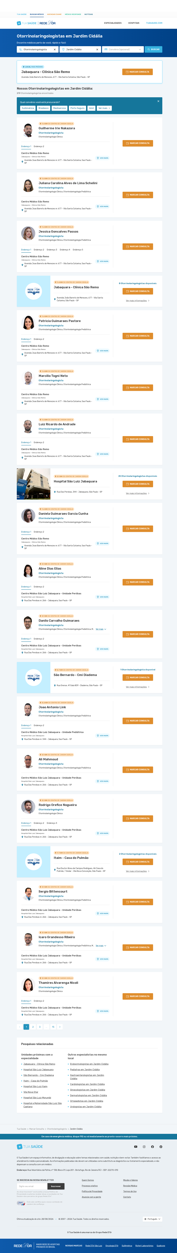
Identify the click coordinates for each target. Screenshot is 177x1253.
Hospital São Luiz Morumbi (37, 1097)
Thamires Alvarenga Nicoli (58, 983)
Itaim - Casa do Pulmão (36, 1081)
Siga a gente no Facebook (152, 1146)
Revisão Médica (130, 1186)
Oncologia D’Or (112, 1246)
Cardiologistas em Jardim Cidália (87, 1084)
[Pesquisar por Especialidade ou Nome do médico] (54, 49)
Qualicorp (161, 1246)
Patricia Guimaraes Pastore (60, 321)
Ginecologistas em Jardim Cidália (87, 1089)
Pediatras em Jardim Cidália (85, 1069)
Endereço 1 (26, 146)
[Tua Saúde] (30, 1146)
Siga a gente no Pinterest (161, 1146)
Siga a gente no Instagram (144, 1146)
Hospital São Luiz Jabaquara (32, 597)
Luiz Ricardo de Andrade (57, 424)
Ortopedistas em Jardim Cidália (86, 1101)
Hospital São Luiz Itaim (35, 1086)
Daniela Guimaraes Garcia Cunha (63, 514)
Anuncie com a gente (91, 1197)
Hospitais (133, 23)
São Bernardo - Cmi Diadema (39, 1075)
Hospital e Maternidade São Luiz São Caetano (43, 1105)
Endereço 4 (65, 250)
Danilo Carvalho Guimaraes (59, 620)
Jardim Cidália (76, 1129)
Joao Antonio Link (52, 707)
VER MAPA (104, 158)
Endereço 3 (52, 250)
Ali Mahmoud (48, 759)
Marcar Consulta (36, 1129)
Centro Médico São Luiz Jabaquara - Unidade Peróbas (51, 593)
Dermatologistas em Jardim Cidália (88, 1095)
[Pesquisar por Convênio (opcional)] (140, 49)
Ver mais (103, 108)
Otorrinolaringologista (57, 1129)
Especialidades (113, 23)
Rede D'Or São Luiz (93, 1246)
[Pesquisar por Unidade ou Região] (97, 49)
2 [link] (33, 1027)
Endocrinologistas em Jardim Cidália (89, 1064)
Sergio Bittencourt (53, 891)
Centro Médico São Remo (35, 153)
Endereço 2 (39, 146)
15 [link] (53, 1027)
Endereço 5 (78, 250)
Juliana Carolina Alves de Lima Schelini (68, 183)
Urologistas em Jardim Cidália (85, 1106)
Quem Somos (88, 1180)
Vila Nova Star (31, 1092)
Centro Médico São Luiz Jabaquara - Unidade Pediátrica (52, 732)
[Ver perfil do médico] (28, 130)
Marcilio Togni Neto (53, 376)
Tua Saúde (22, 14)
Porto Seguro (77, 108)
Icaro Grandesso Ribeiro (57, 937)
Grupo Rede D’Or (104, 1232)
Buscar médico (37, 14)
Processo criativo (90, 1186)
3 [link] (39, 1027)
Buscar (155, 49)
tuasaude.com (154, 23)
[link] (60, 1027)
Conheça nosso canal (135, 1146)
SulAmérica (28, 108)
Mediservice (59, 108)
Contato (127, 1197)
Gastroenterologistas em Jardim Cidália (87, 1077)
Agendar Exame (54, 14)
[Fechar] (158, 101)
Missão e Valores (130, 1180)
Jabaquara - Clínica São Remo (45, 72)
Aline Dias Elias (50, 568)
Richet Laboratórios (144, 1246)
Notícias (89, 14)
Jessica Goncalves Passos (58, 231)
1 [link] (26, 1027)
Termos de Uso (130, 1191)
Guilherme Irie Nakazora (57, 128)
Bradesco (44, 108)
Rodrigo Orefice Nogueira (58, 805)
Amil (91, 108)
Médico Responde (73, 14)
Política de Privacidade (92, 1191)
